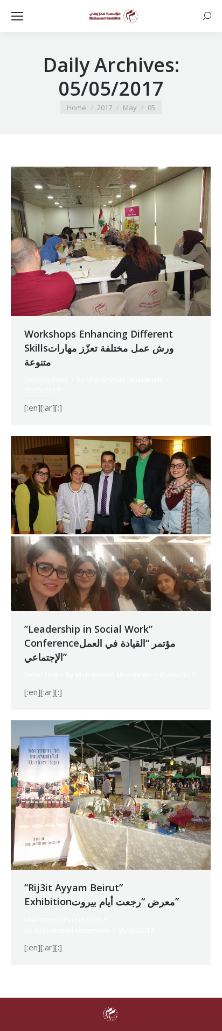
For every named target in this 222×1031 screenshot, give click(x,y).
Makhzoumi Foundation (62, 919)
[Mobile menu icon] (17, 16)
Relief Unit (41, 674)
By (119, 379)
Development (46, 379)
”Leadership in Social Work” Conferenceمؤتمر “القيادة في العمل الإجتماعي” (100, 642)
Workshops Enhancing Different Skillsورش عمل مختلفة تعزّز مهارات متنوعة (99, 347)
